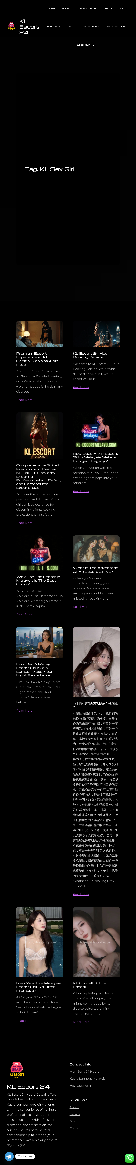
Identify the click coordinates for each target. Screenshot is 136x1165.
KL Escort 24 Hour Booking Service (91, 355)
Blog (73, 1121)
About (74, 1107)
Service (75, 1114)
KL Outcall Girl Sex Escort (90, 985)
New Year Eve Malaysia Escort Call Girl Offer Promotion (38, 986)
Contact (75, 1128)
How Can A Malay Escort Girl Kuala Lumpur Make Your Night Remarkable (34, 669)
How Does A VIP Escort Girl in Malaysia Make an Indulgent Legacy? (95, 457)
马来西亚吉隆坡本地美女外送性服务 (95, 705)
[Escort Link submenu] (93, 45)
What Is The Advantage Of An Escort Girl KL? (95, 569)
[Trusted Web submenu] (99, 26)
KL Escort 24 (29, 26)
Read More (24, 400)
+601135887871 (80, 1086)
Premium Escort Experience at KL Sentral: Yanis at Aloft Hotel (37, 358)
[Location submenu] (59, 26)
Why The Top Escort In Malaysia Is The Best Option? (38, 580)
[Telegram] (9, 1156)
